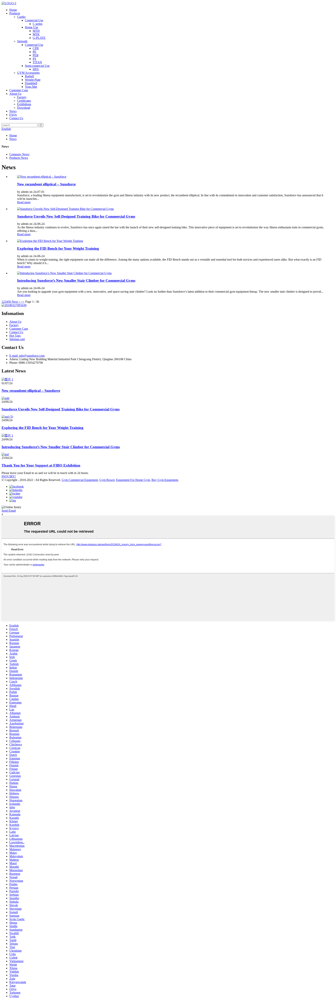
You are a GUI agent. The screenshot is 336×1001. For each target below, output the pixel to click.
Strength (22, 41)
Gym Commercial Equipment (80, 480)
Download (23, 107)
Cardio (21, 16)
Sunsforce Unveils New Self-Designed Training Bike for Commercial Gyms (76, 216)
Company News (19, 154)
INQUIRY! (9, 476)
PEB (35, 55)
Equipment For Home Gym (133, 480)
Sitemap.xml (17, 339)
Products (14, 13)
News (13, 111)
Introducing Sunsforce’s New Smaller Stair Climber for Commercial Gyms (76, 280)
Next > (16, 301)
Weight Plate (32, 79)
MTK (36, 34)
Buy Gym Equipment (164, 480)
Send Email (9, 510)
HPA (36, 69)
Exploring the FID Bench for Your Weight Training (58, 248)
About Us (15, 93)
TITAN (37, 62)
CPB (36, 48)
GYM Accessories (28, 72)
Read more (24, 202)
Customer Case (18, 90)
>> (22, 301)
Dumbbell (31, 83)
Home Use (31, 27)
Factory (21, 97)
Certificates (24, 100)
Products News (18, 157)
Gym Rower (107, 480)
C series (37, 23)
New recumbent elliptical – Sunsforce (46, 184)
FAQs (13, 114)
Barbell (29, 76)
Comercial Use (34, 20)
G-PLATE (39, 37)
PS (34, 58)
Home (13, 9)
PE (34, 51)
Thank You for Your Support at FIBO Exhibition (41, 465)
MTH (36, 30)
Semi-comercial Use (37, 65)
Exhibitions (24, 104)
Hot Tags (15, 335)
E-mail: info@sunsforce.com (27, 355)
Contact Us (16, 118)
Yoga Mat (31, 86)
